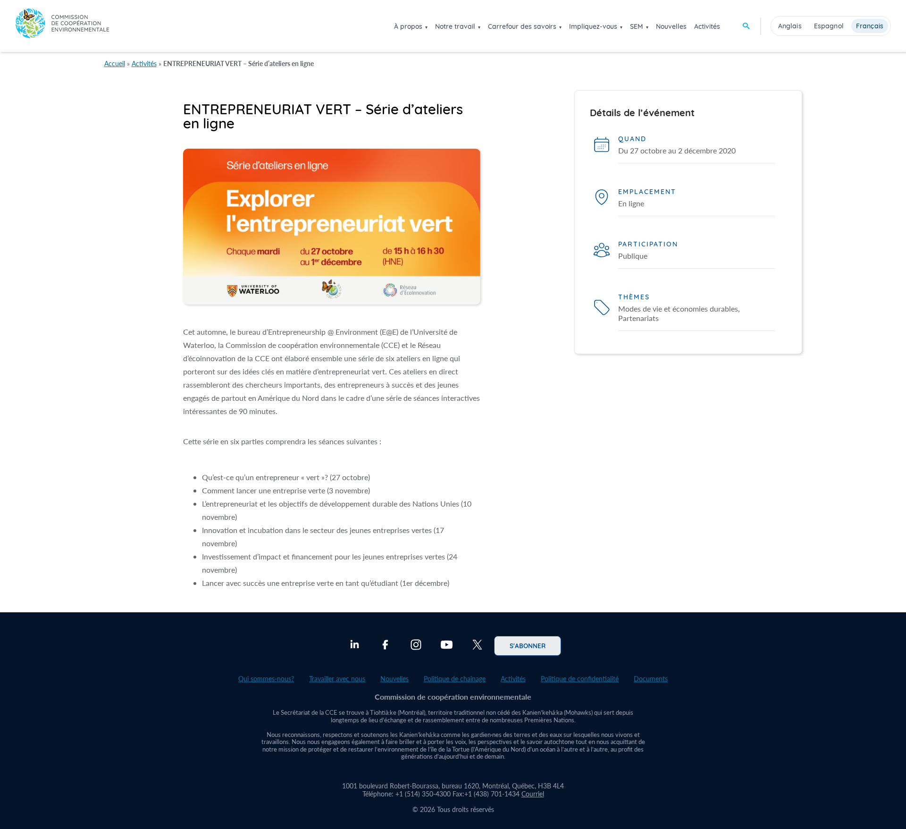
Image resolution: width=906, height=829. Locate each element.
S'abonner (527, 645)
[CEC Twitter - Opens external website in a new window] (477, 646)
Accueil (114, 63)
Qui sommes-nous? (266, 678)
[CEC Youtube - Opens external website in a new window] (446, 646)
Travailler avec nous (337, 678)
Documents (651, 678)
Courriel (532, 793)
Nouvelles (671, 26)
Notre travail (455, 26)
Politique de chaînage (455, 678)
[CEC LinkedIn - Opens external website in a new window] (354, 646)
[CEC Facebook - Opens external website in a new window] (385, 646)
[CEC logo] (62, 25)
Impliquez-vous (593, 26)
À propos (408, 26)
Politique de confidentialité (580, 678)
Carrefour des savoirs (522, 26)
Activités (707, 26)
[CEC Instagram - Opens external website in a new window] (416, 646)
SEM (636, 26)
